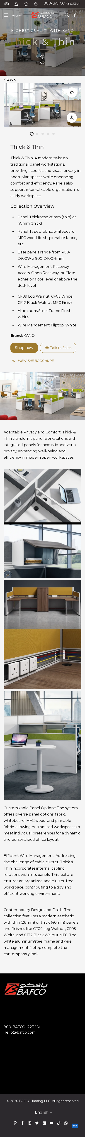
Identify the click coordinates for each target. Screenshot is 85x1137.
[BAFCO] (42, 15)
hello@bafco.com (20, 1032)
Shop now (24, 348)
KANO (29, 335)
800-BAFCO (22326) (62, 3)
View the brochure (36, 361)
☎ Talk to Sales (58, 348)
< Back (10, 79)
